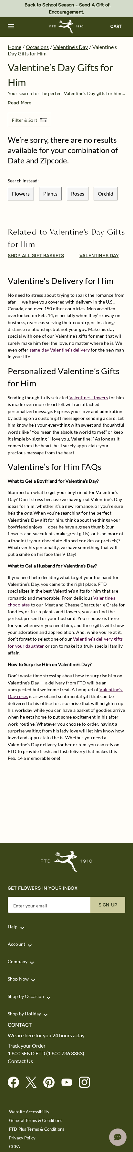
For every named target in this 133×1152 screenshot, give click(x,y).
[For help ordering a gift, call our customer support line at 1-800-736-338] (67, 27)
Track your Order (27, 1045)
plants (50, 193)
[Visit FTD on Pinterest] (51, 1083)
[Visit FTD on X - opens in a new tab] (34, 1083)
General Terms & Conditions (35, 1120)
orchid (105, 193)
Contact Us (20, 1061)
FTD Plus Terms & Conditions (36, 1129)
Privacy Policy (22, 1138)
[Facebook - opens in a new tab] (16, 1083)
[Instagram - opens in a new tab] (87, 1083)
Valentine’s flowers (88, 397)
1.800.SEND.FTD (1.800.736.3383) (46, 1053)
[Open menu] (11, 26)
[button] (11, 26)
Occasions (37, 47)
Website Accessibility (29, 1111)
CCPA (14, 1146)
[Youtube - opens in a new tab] (69, 1083)
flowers (21, 193)
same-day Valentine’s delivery (60, 350)
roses (77, 193)
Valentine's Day (70, 47)
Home (14, 47)
